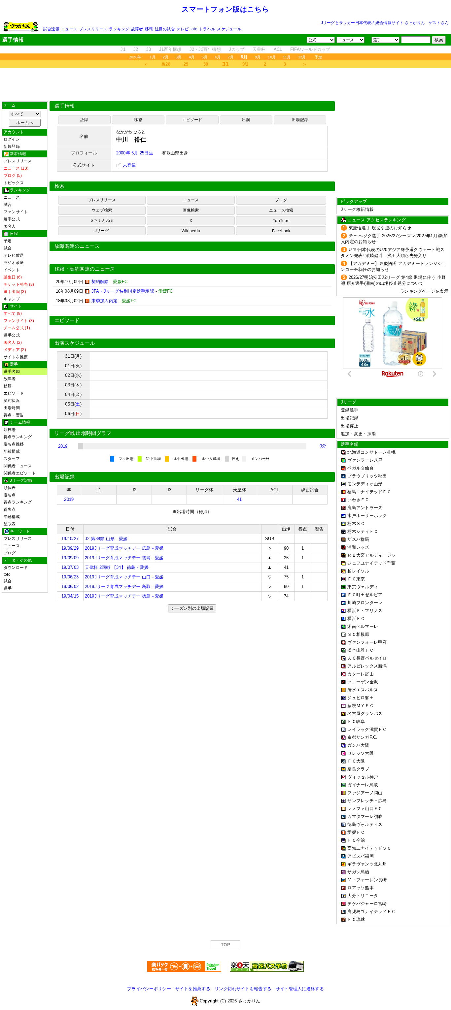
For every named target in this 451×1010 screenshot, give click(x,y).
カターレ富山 (360, 673)
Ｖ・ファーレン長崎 (367, 879)
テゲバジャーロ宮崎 (367, 903)
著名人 (10, 226)
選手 (8, 588)
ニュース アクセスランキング (376, 219)
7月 (230, 57)
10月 (272, 57)
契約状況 (12, 400)
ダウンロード (16, 567)
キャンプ (12, 299)
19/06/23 (70, 576)
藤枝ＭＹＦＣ (360, 705)
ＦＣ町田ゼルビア (364, 594)
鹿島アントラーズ (364, 507)
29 (186, 64)
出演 (246, 119)
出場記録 (300, 119)
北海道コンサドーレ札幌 (371, 452)
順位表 (10, 487)
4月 (191, 57)
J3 (148, 49)
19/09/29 (70, 548)
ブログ (10, 553)
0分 (323, 445)
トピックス (14, 182)
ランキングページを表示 (424, 291)
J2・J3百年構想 (205, 49)
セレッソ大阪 (360, 753)
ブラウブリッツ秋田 (367, 475)
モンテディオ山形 (364, 483)
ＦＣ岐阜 (356, 721)
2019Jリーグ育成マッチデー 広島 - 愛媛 (124, 548)
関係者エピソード (20, 473)
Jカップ (236, 49)
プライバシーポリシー (149, 988)
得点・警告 (14, 415)
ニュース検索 (281, 210)
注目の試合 (165, 29)
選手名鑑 (12, 371)
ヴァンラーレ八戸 (364, 460)
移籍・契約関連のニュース (84, 269)
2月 (165, 57)
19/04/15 (70, 596)
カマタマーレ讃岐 (364, 816)
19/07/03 (70, 567)
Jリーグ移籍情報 (357, 209)
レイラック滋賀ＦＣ (367, 729)
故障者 (137, 29)
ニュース (69, 29)
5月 (204, 57)
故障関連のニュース (77, 246)
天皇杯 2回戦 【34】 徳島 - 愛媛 (117, 567)
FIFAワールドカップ (310, 49)
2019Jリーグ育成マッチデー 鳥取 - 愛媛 (124, 586)
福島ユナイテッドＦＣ (369, 491)
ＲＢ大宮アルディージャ (371, 555)
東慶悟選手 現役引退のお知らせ (380, 227)
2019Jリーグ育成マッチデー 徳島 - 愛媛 (124, 557)
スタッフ (12, 458)
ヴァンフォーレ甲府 (367, 642)
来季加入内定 (104, 300)
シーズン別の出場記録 (192, 608)
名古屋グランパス (364, 713)
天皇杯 (259, 49)
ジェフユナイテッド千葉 (371, 563)
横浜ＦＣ (356, 618)
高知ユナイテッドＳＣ (369, 848)
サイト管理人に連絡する (300, 988)
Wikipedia (191, 231)
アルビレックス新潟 (367, 666)
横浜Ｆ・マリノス (364, 610)
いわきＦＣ (358, 499)
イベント (12, 270)
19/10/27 (70, 538)
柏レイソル (358, 571)
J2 (135, 49)
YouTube (281, 220)
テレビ (183, 29)
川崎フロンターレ (364, 602)
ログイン (12, 139)
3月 (178, 57)
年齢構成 (12, 451)
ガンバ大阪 (358, 745)
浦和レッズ (358, 547)
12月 (302, 57)
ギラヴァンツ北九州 (367, 864)
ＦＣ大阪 (356, 761)
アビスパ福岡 (360, 856)
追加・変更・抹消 (358, 433)
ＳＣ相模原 (358, 634)
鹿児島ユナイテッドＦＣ (371, 911)
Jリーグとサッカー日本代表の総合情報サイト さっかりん (373, 22)
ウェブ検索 (102, 210)
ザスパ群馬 (358, 539)
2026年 (135, 57)
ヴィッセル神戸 (362, 776)
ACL (278, 49)
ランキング (119, 29)
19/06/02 (70, 586)
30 (205, 64)
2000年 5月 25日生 (134, 152)
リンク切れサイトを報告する (243, 988)
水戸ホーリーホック (367, 515)
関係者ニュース (18, 466)
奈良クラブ (358, 768)
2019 (63, 446)
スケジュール (229, 29)
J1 (123, 49)
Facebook (281, 231)
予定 (318, 57)
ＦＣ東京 (356, 578)
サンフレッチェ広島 (367, 800)
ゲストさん (439, 22)
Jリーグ (102, 230)
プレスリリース (93, 29)
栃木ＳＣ (356, 523)
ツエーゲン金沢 (362, 681)
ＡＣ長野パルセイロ (367, 658)
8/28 (166, 64)
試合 (8, 204)
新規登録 (12, 146)
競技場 (10, 429)
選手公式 (12, 219)
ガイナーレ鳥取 (362, 784)
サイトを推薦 (16, 357)
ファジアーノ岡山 (364, 792)
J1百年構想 (170, 49)
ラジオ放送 (14, 262)
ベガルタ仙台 (360, 468)
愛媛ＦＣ (356, 832)
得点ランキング (18, 437)
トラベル (207, 29)
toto (194, 29)
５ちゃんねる (102, 220)
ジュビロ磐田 (360, 697)
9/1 (245, 64)
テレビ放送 (14, 255)
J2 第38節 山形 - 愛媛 (106, 538)
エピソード (14, 393)
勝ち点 (10, 495)
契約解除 (100, 281)
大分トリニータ (362, 895)
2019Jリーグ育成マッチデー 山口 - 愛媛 (124, 576)
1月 (152, 57)
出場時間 (12, 408)
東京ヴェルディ (362, 586)
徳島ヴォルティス (364, 824)
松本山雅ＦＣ (360, 650)
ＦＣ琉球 (356, 919)
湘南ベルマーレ (362, 626)
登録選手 (349, 409)
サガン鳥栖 (358, 871)
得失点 (10, 509)
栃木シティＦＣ (362, 531)
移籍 (149, 29)
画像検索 (191, 210)
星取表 (10, 524)
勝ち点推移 (14, 444)
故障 (84, 119)
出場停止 (349, 425)
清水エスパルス (362, 689)
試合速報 (51, 29)
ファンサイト (16, 212)
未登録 (128, 165)
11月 (287, 57)
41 (239, 499)
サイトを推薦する (192, 988)
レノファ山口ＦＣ (364, 808)
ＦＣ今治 (356, 840)
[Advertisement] (225, 85)
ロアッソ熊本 (360, 887)
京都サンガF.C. (362, 737)
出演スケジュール (74, 343)
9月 (257, 57)
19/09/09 (70, 557)
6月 (218, 57)
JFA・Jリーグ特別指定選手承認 (122, 291)
